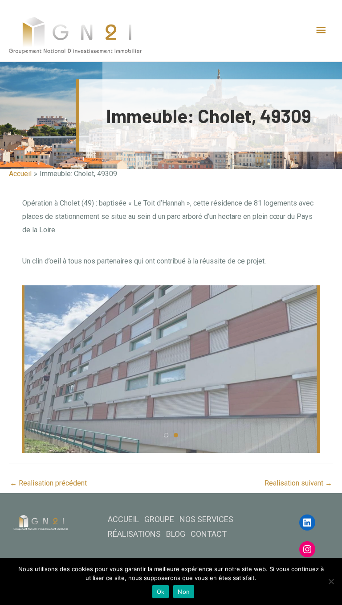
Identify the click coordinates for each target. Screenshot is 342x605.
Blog (175, 534)
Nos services (206, 519)
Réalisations (134, 534)
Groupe (159, 519)
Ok (161, 591)
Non (184, 591)
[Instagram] (307, 549)
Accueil (123, 519)
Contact (209, 534)
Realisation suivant (298, 483)
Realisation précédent (48, 483)
